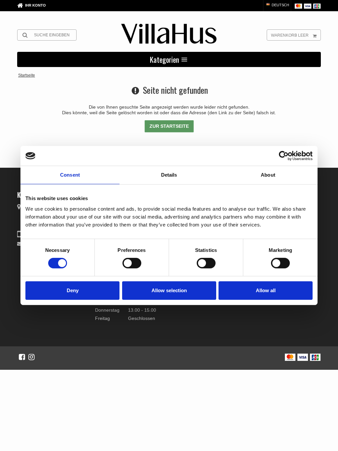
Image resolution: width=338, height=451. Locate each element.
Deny (73, 290)
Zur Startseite (169, 126)
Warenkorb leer (290, 35)
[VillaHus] (169, 34)
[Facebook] (22, 357)
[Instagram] (31, 357)
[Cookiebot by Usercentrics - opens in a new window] (284, 156)
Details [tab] (169, 175)
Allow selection (169, 290)
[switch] (131, 263)
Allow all (266, 290)
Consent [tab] (70, 175)
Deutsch (280, 5)
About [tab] (268, 175)
